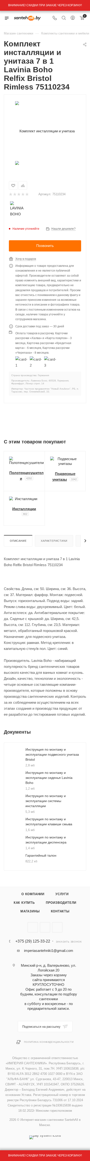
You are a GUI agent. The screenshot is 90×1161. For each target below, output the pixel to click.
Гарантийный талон (40, 855)
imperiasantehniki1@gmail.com (48, 951)
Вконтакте (33, 927)
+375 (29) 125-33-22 (32, 941)
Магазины (30, 911)
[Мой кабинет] (73, 18)
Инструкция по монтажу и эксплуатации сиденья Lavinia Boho (48, 778)
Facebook (45, 927)
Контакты (60, 911)
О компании (32, 894)
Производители (61, 902)
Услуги (62, 894)
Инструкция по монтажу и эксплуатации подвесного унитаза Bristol (52, 754)
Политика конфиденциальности (49, 1042)
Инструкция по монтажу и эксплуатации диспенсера (45, 839)
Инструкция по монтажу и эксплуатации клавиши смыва (48, 821)
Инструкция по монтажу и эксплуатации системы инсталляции (45, 801)
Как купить (24, 902)
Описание (18, 540)
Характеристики (54, 540)
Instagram (57, 927)
